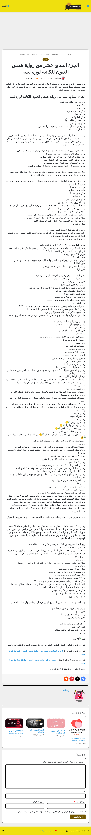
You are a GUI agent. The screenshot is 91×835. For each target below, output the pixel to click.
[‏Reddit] (66, 678)
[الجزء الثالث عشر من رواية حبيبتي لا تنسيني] (77, 727)
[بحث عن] (88, 6)
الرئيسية (67, 54)
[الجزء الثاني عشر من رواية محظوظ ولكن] (14, 723)
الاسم (83, 792)
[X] (77, 678)
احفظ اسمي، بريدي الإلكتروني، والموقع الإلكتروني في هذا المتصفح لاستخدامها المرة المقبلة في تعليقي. (50, 812)
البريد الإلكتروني (80, 802)
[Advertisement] (69, 30)
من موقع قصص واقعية (47, 831)
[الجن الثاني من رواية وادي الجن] (35, 723)
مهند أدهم (58, 78)
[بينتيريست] (71, 678)
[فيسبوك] (83, 678)
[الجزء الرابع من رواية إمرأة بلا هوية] (56, 723)
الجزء (60, 54)
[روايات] (73, 6)
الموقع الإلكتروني (38, 802)
